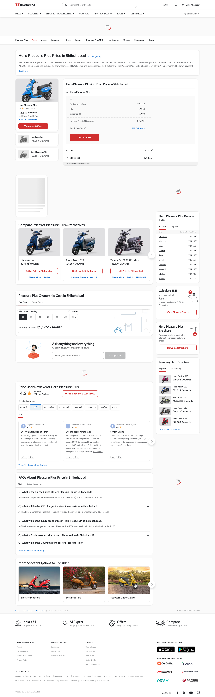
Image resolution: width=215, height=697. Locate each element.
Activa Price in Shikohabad (39, 271)
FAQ (20, 484)
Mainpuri (162, 241)
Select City (192, 13)
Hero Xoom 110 (180, 408)
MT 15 (49, 676)
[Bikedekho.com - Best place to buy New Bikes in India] (25, 5)
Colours (78, 40)
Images (44, 40)
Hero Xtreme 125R (22, 681)
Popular (174, 226)
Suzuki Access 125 (39, 152)
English (165, 5)
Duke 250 (73, 681)
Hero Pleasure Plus (27, 105)
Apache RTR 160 (38, 681)
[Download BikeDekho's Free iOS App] (166, 649)
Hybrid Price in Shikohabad (129, 271)
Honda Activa (37, 137)
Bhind (161, 260)
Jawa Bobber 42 (102, 681)
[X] (184, 693)
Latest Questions (34, 484)
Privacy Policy (22, 660)
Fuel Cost (22, 302)
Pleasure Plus (21, 40)
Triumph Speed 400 (135, 676)
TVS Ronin (87, 676)
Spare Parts (37, 302)
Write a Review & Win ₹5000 (80, 393)
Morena (162, 278)
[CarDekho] (165, 663)
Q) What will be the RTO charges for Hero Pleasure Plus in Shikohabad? (57, 506)
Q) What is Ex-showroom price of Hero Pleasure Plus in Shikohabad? (56, 535)
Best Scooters (73, 597)
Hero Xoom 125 (180, 386)
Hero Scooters (173, 429)
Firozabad (163, 236)
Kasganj (162, 269)
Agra (161, 255)
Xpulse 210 (97, 676)
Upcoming (176, 368)
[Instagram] (198, 693)
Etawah (162, 250)
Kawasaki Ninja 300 (86, 681)
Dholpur (162, 274)
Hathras (162, 264)
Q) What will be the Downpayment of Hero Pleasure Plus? (50, 542)
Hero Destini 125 (180, 376)
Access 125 (77, 676)
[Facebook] (177, 693)
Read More (23, 71)
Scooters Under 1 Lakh (122, 597)
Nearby (162, 226)
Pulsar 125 (108, 676)
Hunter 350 (19, 676)
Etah (161, 246)
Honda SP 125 (59, 676)
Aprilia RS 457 (52, 681)
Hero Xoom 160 (180, 397)
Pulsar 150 (64, 681)
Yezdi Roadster (120, 676)
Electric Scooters (30, 597)
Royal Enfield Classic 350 (35, 676)
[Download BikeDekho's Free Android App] (186, 649)
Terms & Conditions (24, 656)
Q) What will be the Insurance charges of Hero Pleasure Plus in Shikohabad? (60, 520)
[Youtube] (191, 693)
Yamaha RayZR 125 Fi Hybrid (124, 260)
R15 (68, 676)
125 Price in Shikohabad (84, 271)
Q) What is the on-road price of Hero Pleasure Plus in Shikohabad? (55, 491)
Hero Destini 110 (180, 418)
